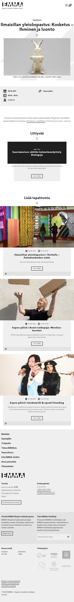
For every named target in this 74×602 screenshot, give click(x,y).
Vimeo (20, 554)
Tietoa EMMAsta (9, 448)
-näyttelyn (36, 121)
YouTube (4, 554)
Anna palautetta (8, 462)
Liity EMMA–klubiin (10, 457)
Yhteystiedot (7, 467)
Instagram (22, 552)
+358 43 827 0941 (44, 490)
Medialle (5, 434)
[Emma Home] (12, 4)
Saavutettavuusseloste (8, 586)
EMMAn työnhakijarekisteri (10, 583)
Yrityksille (6, 444)
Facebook (4, 552)
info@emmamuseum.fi (46, 492)
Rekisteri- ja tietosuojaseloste (10, 581)
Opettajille (6, 439)
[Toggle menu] (70, 5)
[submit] (68, 537)
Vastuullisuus (7, 453)
